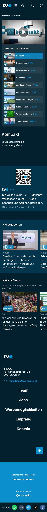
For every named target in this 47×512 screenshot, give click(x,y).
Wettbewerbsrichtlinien (23, 479)
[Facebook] (42, 507)
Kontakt (23, 429)
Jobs (23, 400)
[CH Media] (23, 495)
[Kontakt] (41, 5)
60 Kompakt (6, 15)
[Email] (28, 507)
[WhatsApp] (14, 507)
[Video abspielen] (23, 32)
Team (23, 390)
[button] (21, 507)
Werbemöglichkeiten (23, 409)
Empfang (23, 419)
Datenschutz (17, 475)
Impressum (30, 475)
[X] (35, 507)
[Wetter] (32, 5)
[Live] (23, 5)
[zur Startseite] (7, 5)
